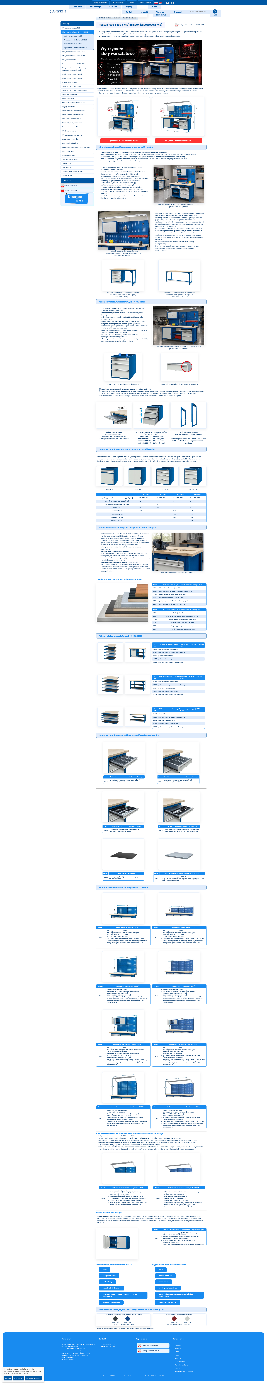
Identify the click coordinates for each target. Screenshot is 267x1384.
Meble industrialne (69, 155)
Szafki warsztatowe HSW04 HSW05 (74, 90)
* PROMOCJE (66, 167)
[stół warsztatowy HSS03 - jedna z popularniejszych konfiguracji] (123, 275)
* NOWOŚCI (66, 163)
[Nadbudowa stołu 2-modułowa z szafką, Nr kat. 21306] (123, 1025)
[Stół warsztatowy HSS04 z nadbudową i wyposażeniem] (178, 184)
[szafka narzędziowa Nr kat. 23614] (117, 1243)
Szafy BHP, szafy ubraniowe (72, 123)
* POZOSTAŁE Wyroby (70, 159)
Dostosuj (8, 1378)
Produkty (77, 6)
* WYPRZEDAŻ (67, 176)
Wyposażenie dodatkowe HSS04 (75, 48)
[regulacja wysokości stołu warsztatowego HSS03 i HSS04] (189, 415)
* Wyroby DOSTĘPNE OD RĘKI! (72, 171)
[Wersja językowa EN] (160, 2)
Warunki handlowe (181, 1365)
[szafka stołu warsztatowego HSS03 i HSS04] (151, 415)
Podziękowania (180, 1362)
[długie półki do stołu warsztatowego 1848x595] (110, 717)
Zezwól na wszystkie (33, 1378)
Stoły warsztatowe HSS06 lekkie (73, 56)
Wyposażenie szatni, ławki (71, 119)
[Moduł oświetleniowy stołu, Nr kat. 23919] (123, 1168)
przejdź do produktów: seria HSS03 (124, 141)
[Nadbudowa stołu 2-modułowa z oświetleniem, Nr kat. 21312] (123, 1087)
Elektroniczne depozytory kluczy (73, 103)
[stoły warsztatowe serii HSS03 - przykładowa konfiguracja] (123, 116)
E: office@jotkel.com (107, 1344)
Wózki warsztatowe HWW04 (72, 78)
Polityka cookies (145, 3)
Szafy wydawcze (68, 98)
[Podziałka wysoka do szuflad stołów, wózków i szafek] (178, 757)
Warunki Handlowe (161, 13)
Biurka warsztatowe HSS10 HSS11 (73, 64)
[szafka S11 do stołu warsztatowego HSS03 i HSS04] (109, 476)
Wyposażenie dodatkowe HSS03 (75, 40)
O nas (177, 1352)
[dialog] (23, 1374)
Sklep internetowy (100, 3)
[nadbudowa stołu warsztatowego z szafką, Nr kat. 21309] (179, 1025)
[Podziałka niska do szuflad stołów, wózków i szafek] (124, 757)
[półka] (179, 854)
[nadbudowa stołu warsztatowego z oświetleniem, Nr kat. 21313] (179, 1087)
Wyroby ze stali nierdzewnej (72, 135)
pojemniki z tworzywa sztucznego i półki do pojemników (120, 1295)
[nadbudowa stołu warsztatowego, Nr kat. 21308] (179, 966)
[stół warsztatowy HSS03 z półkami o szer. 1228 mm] (138, 684)
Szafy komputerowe (69, 94)
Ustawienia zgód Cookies (184, 1372)
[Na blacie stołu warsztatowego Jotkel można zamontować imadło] (178, 552)
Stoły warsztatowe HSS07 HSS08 (73, 52)
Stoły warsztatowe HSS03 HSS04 (75, 32)
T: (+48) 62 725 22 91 (107, 1347)
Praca (154, 6)
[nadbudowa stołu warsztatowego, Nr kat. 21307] (179, 908)
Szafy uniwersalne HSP (70, 127)
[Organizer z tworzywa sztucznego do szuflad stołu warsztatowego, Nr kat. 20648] (123, 807)
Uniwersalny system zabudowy (73, 111)
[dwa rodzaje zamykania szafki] (123, 367)
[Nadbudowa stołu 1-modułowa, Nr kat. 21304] (123, 908)
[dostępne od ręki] (77, 205)
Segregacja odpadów (70, 143)
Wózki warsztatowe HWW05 (72, 74)
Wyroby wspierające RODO (72, 28)
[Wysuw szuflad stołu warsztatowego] (114, 415)
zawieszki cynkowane (111, 1302)
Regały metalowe (68, 107)
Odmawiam (18, 1378)
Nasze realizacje (68, 151)
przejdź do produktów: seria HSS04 (178, 141)
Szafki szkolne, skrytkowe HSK (72, 115)
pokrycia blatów (109, 1276)
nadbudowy (107, 1282)
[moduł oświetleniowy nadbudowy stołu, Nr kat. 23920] (179, 1168)
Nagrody (178, 12)
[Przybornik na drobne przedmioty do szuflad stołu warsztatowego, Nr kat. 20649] (179, 807)
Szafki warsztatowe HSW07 (72, 86)
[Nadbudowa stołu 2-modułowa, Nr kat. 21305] (123, 966)
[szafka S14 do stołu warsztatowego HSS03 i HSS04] (193, 476)
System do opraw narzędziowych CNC (76, 147)
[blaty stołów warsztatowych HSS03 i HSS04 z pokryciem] (122, 602)
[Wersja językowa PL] (156, 2)
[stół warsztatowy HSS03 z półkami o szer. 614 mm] (138, 652)
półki (104, 1270)
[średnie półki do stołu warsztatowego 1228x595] (110, 684)
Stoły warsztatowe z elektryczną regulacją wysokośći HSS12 (74, 69)
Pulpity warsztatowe (69, 82)
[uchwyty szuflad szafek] (179, 367)
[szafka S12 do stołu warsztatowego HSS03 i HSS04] (137, 476)
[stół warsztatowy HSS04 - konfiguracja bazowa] (179, 275)
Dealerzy (113, 6)
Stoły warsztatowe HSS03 (73, 36)
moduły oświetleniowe (112, 1288)
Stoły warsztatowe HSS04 (73, 44)
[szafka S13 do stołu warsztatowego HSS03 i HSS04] (165, 476)
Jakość (144, 12)
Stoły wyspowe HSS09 (70, 60)
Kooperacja (95, 6)
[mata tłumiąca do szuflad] (123, 854)
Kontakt (132, 3)
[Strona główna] (58, 11)
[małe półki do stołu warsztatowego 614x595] (110, 652)
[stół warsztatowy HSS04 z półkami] (138, 717)
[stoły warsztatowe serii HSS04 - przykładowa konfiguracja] (178, 116)
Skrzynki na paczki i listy (70, 139)
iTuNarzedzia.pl (118, 3)
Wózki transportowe (69, 131)
